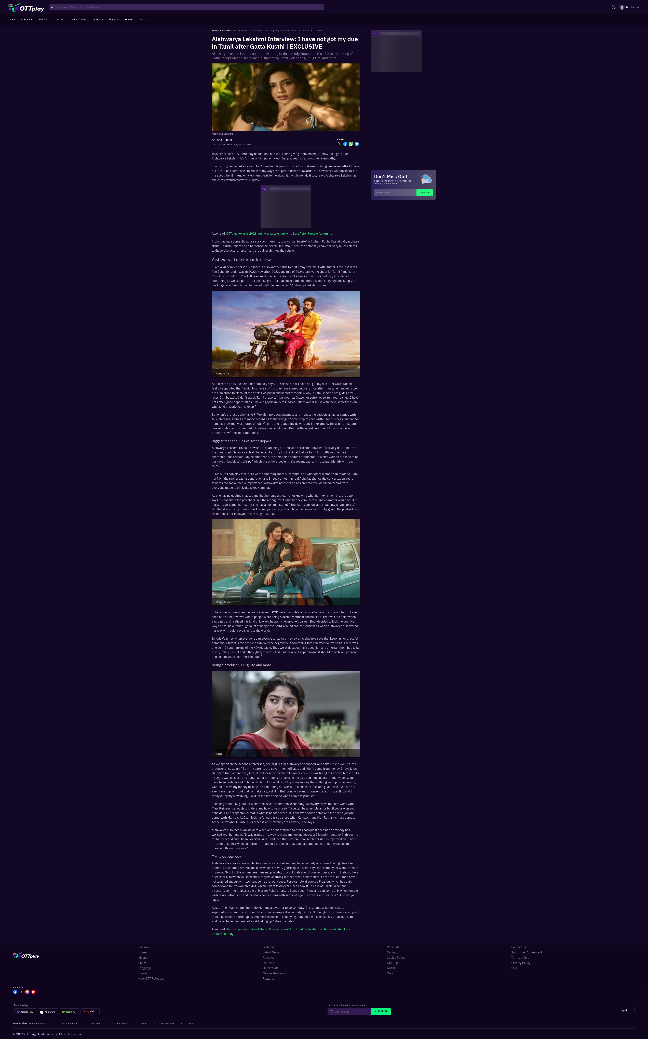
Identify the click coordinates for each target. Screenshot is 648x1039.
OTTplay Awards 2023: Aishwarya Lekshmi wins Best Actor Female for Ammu (279, 233)
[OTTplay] (26, 7)
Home (142, 952)
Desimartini (120, 1023)
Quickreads (270, 968)
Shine (144, 1023)
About (391, 968)
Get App (392, 963)
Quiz (390, 973)
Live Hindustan (69, 1023)
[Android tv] (69, 1011)
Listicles (268, 963)
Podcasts (393, 947)
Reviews (268, 957)
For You (143, 947)
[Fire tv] (90, 1011)
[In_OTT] (27, 992)
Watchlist (269, 947)
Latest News (271, 952)
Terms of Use (520, 957)
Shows (142, 963)
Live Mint (96, 1023)
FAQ (514, 968)
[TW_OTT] (21, 992)
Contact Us (518, 947)
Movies (143, 957)
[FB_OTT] (15, 992)
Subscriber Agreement (526, 952)
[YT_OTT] (33, 992)
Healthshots (167, 1023)
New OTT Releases (151, 978)
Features (269, 978)
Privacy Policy (520, 963)
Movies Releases (274, 973)
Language (145, 968)
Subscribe (425, 192)
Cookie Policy (396, 957)
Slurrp (192, 1023)
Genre (142, 973)
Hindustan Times (38, 1023)
